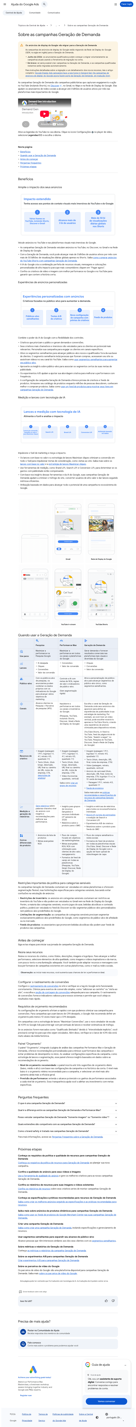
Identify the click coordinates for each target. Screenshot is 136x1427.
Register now (26, 1395)
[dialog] (106, 1383)
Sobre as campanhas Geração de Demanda (88, 25)
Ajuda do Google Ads (25, 4)
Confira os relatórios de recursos (34, 1189)
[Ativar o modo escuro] (97, 1417)
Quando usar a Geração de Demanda (38, 155)
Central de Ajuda (14, 13)
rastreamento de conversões (44, 986)
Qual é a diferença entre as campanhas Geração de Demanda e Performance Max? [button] (59, 1110)
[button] (5, 4)
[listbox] (114, 1417)
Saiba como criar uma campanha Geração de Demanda (44, 1228)
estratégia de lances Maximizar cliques (67, 464)
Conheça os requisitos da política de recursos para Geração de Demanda (53, 1163)
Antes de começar (29, 159)
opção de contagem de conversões (52, 992)
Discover (55, 85)
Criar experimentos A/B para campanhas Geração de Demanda (48, 1260)
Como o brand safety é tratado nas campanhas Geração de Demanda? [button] (53, 1131)
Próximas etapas (28, 166)
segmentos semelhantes (104, 1241)
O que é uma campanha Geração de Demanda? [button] (41, 1103)
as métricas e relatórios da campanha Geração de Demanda (56, 1250)
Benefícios (25, 152)
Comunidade (35, 13)
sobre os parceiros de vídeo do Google (58, 1273)
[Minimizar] (125, 1364)
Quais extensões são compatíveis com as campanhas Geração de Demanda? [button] (56, 1124)
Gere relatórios (42, 806)
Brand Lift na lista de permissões (100, 815)
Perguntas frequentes (30, 163)
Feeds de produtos (94, 788)
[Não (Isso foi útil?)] (113, 1301)
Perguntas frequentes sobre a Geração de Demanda (77, 1137)
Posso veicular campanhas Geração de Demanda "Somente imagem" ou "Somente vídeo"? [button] (63, 1117)
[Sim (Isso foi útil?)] (106, 1301)
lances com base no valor (32, 464)
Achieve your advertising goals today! (34, 1377)
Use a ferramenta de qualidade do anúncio (38, 1176)
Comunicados (54, 13)
